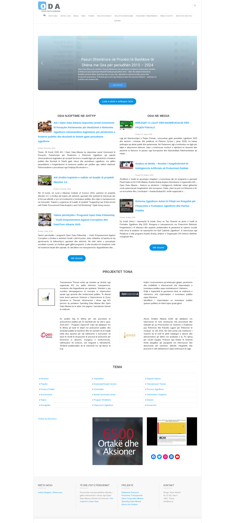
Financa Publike (48, 389)
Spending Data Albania (131, 501)
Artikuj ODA (65, 16)
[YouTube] (177, 456)
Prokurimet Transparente (146, 16)
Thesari (91, 16)
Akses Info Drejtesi (184, 16)
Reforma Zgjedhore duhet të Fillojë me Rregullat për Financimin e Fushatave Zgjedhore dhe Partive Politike (165, 206)
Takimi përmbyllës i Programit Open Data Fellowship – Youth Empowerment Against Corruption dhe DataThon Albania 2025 (84, 220)
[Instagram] (165, 456)
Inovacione (151, 405)
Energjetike (46, 405)
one (50, 394)
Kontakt (117, 21)
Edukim (150, 400)
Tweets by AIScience (47, 419)
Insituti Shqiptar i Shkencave (50, 492)
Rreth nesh (53, 16)
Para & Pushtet (166, 16)
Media (75, 16)
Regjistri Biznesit (104, 16)
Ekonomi (45, 378)
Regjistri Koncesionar (124, 16)
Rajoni (43, 400)
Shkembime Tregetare (156, 394)
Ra (148, 378)
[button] (42, 63)
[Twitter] (159, 456)
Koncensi (45, 394)
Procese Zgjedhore (155, 389)
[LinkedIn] (171, 456)
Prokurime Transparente (132, 495)
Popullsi (44, 384)
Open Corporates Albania (132, 498)
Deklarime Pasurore (130, 492)
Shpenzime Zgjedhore (103, 405)
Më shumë (76, 258)
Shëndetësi (99, 378)
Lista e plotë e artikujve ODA (117, 101)
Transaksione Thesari (156, 384)
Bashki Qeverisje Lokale (104, 394)
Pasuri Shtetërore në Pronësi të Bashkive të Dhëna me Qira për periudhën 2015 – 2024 (117, 62)
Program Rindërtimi (102, 400)
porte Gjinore (155, 378)
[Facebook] (153, 456)
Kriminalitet (98, 389)
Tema (83, 16)
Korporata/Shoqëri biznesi (105, 384)
